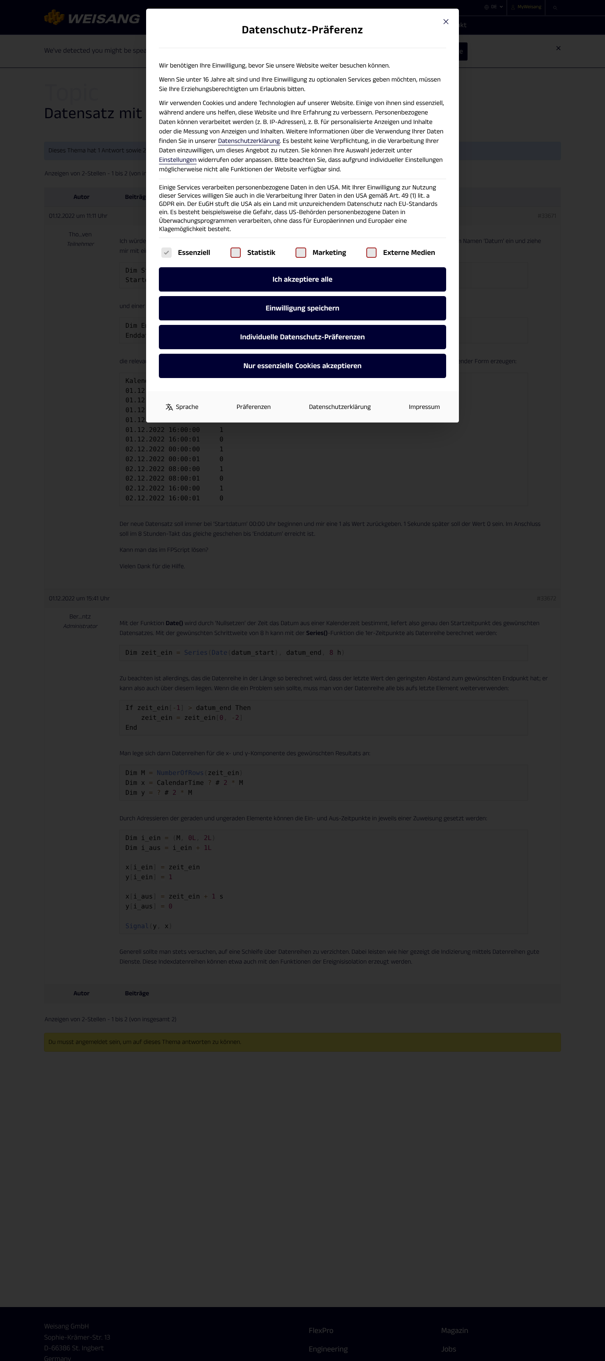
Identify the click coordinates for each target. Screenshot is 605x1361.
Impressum (424, 407)
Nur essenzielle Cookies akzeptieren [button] (302, 365)
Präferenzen (254, 407)
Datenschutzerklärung (249, 141)
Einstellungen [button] (177, 160)
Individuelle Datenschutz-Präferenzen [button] (302, 337)
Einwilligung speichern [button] (302, 308)
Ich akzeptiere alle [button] (302, 279)
